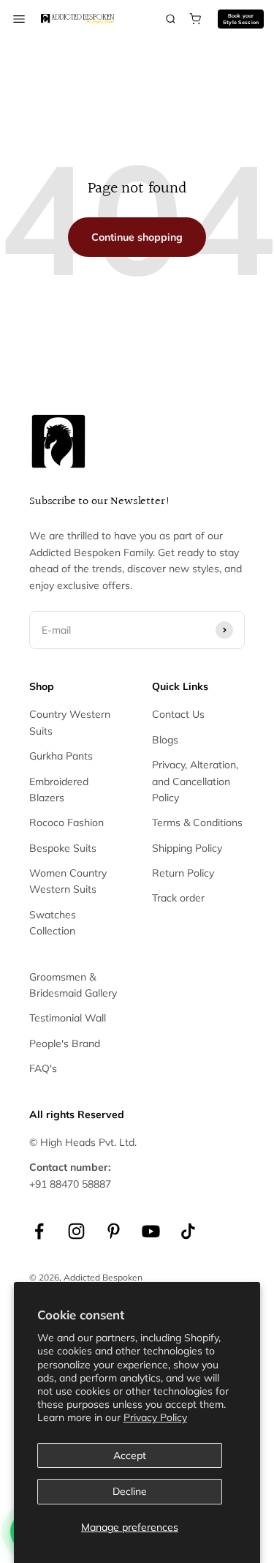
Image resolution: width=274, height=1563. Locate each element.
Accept (129, 1455)
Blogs (165, 739)
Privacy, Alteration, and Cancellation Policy (195, 781)
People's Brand (64, 1043)
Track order (178, 897)
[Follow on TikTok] (188, 1231)
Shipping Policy (187, 848)
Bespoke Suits (62, 848)
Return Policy (183, 873)
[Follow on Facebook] (39, 1231)
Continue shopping (137, 237)
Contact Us (178, 714)
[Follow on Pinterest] (113, 1231)
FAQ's (43, 1068)
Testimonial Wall (67, 1017)
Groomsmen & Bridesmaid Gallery (73, 985)
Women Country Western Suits (68, 881)
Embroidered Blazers (58, 789)
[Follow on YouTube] (151, 1231)
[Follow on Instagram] (76, 1231)
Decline (130, 1491)
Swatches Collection (52, 922)
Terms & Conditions (197, 822)
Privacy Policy (155, 1417)
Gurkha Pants (61, 755)
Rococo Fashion (66, 822)
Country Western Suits (69, 722)
